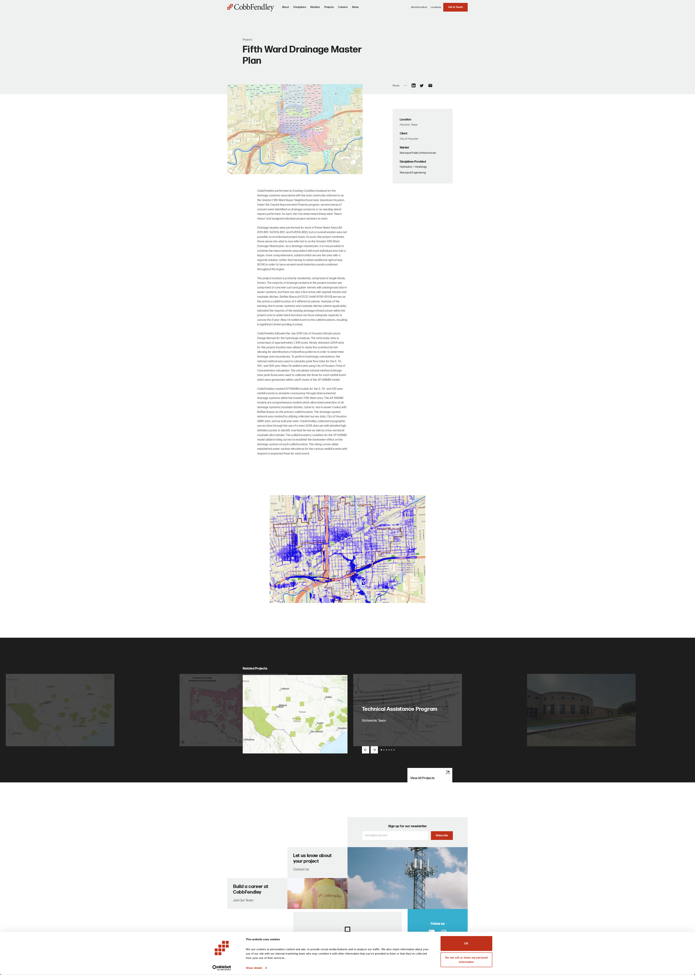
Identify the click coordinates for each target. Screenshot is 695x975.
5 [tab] (391, 749)
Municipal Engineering (413, 172)
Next (374, 749)
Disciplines (299, 7)
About (285, 7)
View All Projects (422, 778)
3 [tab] (386, 749)
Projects (329, 7)
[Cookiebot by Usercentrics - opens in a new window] (222, 968)
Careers (343, 7)
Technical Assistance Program (400, 709)
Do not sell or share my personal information (466, 959)
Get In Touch (455, 7)
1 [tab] (381, 749)
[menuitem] (285, 8)
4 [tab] (388, 749)
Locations (436, 7)
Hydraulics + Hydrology (413, 166)
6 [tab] (394, 749)
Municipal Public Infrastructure (418, 152)
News (355, 7)
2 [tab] (383, 749)
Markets (315, 7)
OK (466, 943)
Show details (254, 967)
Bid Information (419, 7)
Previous (365, 749)
